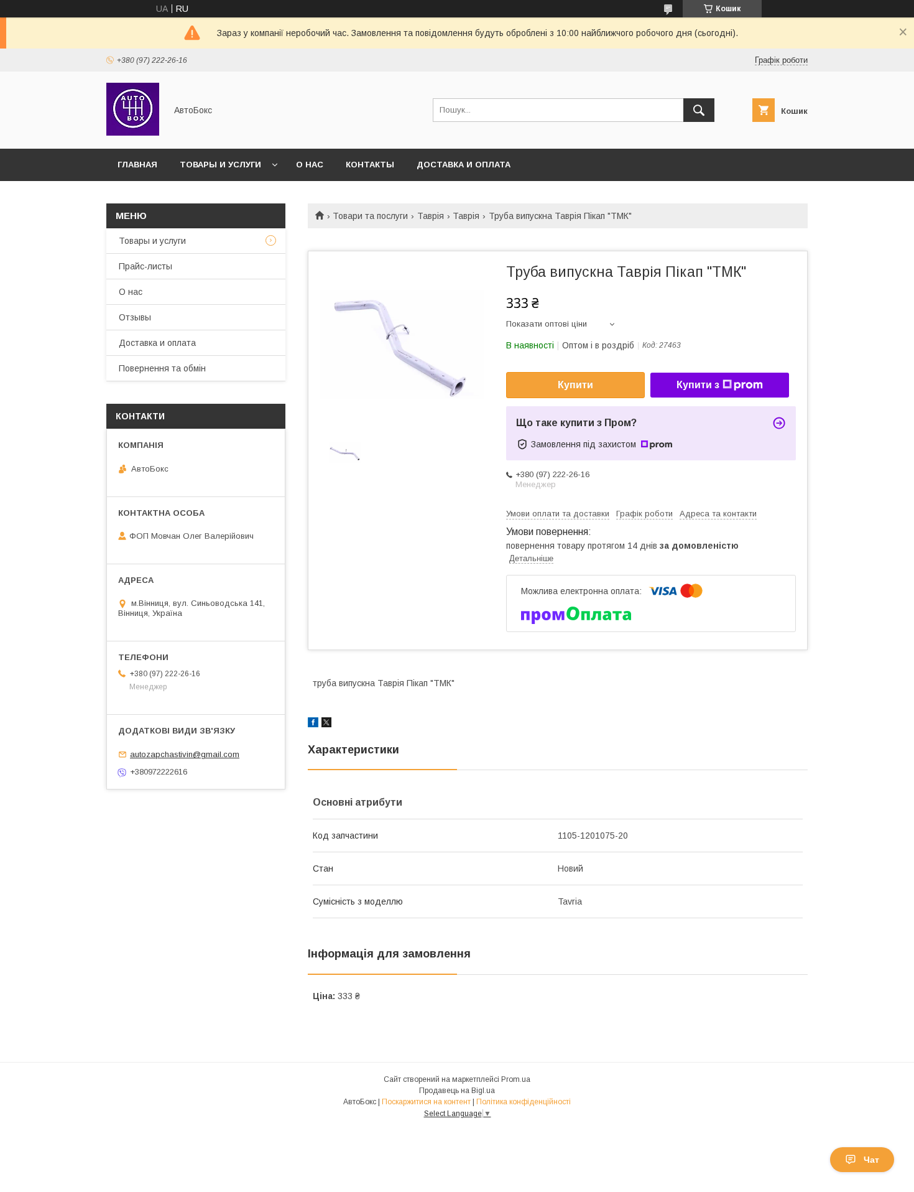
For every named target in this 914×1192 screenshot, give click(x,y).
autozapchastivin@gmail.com (184, 754)
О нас (309, 164)
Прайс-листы (145, 266)
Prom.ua (515, 1079)
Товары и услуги (220, 164)
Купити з (697, 384)
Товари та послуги (370, 216)
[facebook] (313, 724)
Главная (137, 164)
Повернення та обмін (162, 368)
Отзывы (135, 317)
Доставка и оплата (463, 164)
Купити (575, 384)
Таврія (430, 216)
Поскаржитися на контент (426, 1101)
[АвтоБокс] (132, 132)
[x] (326, 724)
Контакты (370, 164)
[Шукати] (698, 110)
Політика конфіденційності (523, 1101)
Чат (871, 1160)
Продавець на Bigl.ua (457, 1090)
